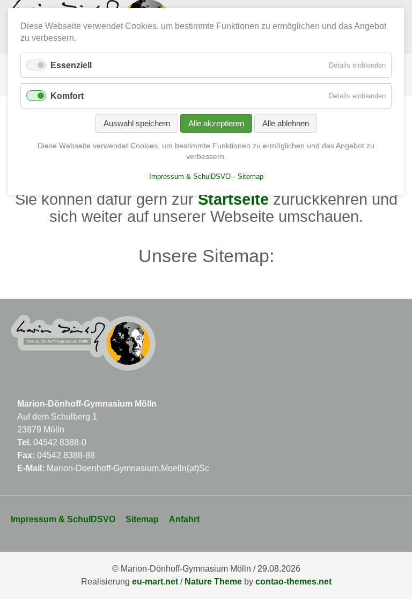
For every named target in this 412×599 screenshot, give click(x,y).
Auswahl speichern (137, 123)
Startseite (233, 199)
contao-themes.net (293, 581)
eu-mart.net (155, 581)
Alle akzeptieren (216, 123)
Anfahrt (184, 519)
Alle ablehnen (285, 123)
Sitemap (142, 519)
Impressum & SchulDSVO (63, 519)
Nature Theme (213, 581)
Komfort (67, 95)
